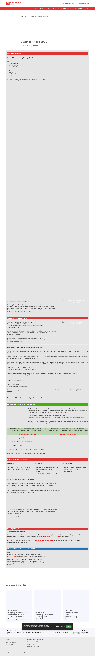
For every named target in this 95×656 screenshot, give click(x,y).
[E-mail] (21, 570)
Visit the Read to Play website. (17, 517)
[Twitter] (27, 570)
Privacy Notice (31, 644)
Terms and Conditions (33, 641)
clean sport (22, 490)
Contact (8, 639)
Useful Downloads (11, 642)
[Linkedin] (30, 570)
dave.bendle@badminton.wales (74, 417)
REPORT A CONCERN (83, 3)
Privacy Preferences (60, 626)
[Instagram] (88, 652)
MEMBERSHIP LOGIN (69, 3)
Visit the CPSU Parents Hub (27, 434)
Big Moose (10, 449)
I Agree (68, 626)
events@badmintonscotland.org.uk (18, 375)
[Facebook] (24, 570)
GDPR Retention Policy (33, 647)
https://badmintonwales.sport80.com (19, 311)
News (36, 45)
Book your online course (68, 434)
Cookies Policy (10, 644)
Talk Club (10, 445)
